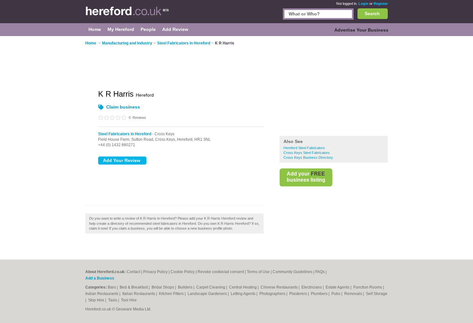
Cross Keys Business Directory (308, 157)
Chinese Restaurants (280, 287)
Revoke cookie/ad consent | (222, 272)
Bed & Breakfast (134, 287)
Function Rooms (368, 287)
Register (381, 3)
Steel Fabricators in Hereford (124, 134)
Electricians (312, 287)
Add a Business (99, 278)
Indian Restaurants (102, 293)
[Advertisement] (334, 87)
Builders (185, 287)
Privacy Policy (155, 272)
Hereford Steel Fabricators (304, 148)
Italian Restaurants (139, 293)
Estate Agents (338, 287)
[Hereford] (127, 14)
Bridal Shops (163, 287)
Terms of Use (258, 272)
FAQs (320, 272)
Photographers (272, 293)
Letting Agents (243, 293)
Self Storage (376, 293)
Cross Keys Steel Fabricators (306, 153)
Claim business (123, 106)
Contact (133, 272)
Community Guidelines (292, 272)
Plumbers (320, 293)
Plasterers (298, 293)
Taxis (113, 300)
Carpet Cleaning (211, 287)
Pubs (336, 293)
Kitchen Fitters (172, 293)
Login (363, 3)
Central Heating (243, 287)
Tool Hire (129, 300)
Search (372, 13)
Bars (112, 287)
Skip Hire (96, 300)
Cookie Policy (183, 272)
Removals (353, 293)
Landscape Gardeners (208, 293)
